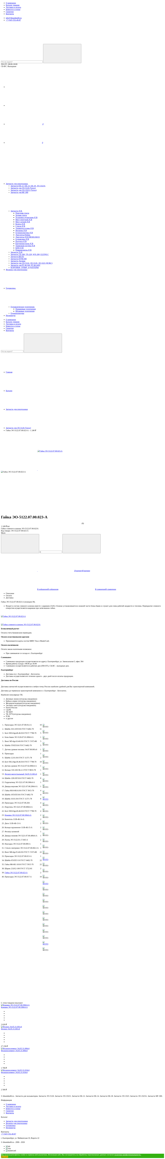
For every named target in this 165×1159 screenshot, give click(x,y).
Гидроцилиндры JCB (24, 233)
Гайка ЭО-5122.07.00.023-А (16, 873)
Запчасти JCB (16, 211)
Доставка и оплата (13, 7)
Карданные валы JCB (24, 244)
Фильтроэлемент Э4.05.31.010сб (14, 1072)
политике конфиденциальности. (127, 1155)
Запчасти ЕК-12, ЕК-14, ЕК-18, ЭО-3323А (28, 186)
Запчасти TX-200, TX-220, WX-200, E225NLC (30, 254)
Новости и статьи (13, 9)
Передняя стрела (22, 213)
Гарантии (10, 12)
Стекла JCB (20, 226)
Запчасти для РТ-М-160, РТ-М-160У (25, 265)
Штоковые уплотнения (24, 311)
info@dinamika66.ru (14, 18)
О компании (11, 3)
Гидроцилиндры (17, 313)
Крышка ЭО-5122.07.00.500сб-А (18, 815)
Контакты (10, 14)
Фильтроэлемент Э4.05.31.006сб (14, 1051)
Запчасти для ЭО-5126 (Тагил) (23, 188)
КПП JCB (19, 248)
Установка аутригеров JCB (26, 217)
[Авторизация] (24, 87)
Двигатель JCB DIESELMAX (27, 237)
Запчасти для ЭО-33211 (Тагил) (24, 190)
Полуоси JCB (21, 241)
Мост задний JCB (22, 222)
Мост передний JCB (23, 220)
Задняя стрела (21, 215)
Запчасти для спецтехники (17, 184)
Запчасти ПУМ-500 (19, 259)
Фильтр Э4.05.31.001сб (10, 1029)
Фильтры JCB (21, 230)
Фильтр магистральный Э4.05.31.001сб (21, 774)
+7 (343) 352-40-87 (13, 20)
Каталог (9, 391)
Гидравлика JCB (22, 239)
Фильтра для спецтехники (16, 270)
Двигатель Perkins (22, 235)
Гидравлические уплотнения (23, 307)
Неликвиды (10, 315)
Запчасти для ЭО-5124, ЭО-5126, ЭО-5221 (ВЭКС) (32, 263)
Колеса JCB (20, 224)
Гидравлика (11, 288)
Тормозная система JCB (25, 246)
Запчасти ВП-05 (17, 257)
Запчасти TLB (16, 252)
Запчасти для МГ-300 (19, 192)
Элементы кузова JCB (24, 228)
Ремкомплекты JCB (23, 250)
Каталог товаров (12, 5)
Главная (9, 372)
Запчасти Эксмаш (18, 261)
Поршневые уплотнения (25, 309)
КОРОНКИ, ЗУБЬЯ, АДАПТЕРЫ (25, 267)
